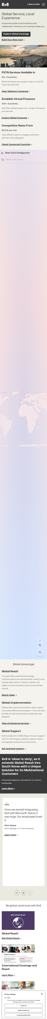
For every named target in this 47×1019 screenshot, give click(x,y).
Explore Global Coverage (16, 34)
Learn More (7, 789)
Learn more (10, 881)
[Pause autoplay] (23, 892)
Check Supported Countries (16, 145)
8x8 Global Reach (11, 938)
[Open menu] (43, 4)
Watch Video (8, 695)
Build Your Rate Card (12, 40)
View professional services (15, 723)
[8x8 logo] (6, 4)
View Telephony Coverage (15, 91)
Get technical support (13, 749)
